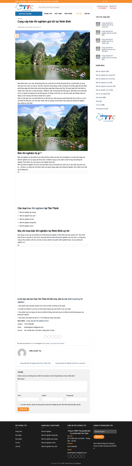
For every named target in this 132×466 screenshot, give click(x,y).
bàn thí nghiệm (46, 343)
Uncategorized (101, 109)
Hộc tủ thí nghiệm (102, 94)
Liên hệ (87, 13)
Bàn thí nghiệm (101, 71)
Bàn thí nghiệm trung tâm (104, 86)
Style (97, 101)
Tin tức (79, 13)
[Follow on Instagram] (112, 1)
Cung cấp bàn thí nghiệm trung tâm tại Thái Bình (108, 49)
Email (44, 395)
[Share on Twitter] (49, 336)
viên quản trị (37, 27)
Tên (19, 395)
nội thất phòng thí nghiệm (58, 237)
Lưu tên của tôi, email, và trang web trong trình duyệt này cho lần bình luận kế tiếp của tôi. (51, 404)
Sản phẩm (68, 13)
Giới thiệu (58, 13)
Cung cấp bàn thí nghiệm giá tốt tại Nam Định (109, 57)
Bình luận (21, 379)
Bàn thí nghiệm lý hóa (103, 83)
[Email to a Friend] (52, 336)
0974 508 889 (72, 446)
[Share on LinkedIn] (59, 336)
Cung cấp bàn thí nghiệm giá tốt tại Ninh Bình (109, 33)
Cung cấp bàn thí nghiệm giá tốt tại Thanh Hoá (35, 363)
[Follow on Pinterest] (83, 456)
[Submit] (90, 7)
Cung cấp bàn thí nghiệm (57, 343)
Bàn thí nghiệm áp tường (104, 75)
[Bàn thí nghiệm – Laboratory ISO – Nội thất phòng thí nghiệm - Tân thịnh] (25, 7)
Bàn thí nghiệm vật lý (103, 90)
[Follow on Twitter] (114, 1)
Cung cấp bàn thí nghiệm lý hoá (37, 321)
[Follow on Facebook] (110, 1)
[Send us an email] (115, 1)
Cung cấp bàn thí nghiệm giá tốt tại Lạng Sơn (70, 363)
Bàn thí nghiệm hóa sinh (104, 79)
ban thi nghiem (35, 208)
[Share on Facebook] (45, 336)
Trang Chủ (48, 13)
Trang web (69, 395)
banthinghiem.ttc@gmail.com (77, 453)
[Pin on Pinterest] (56, 336)
